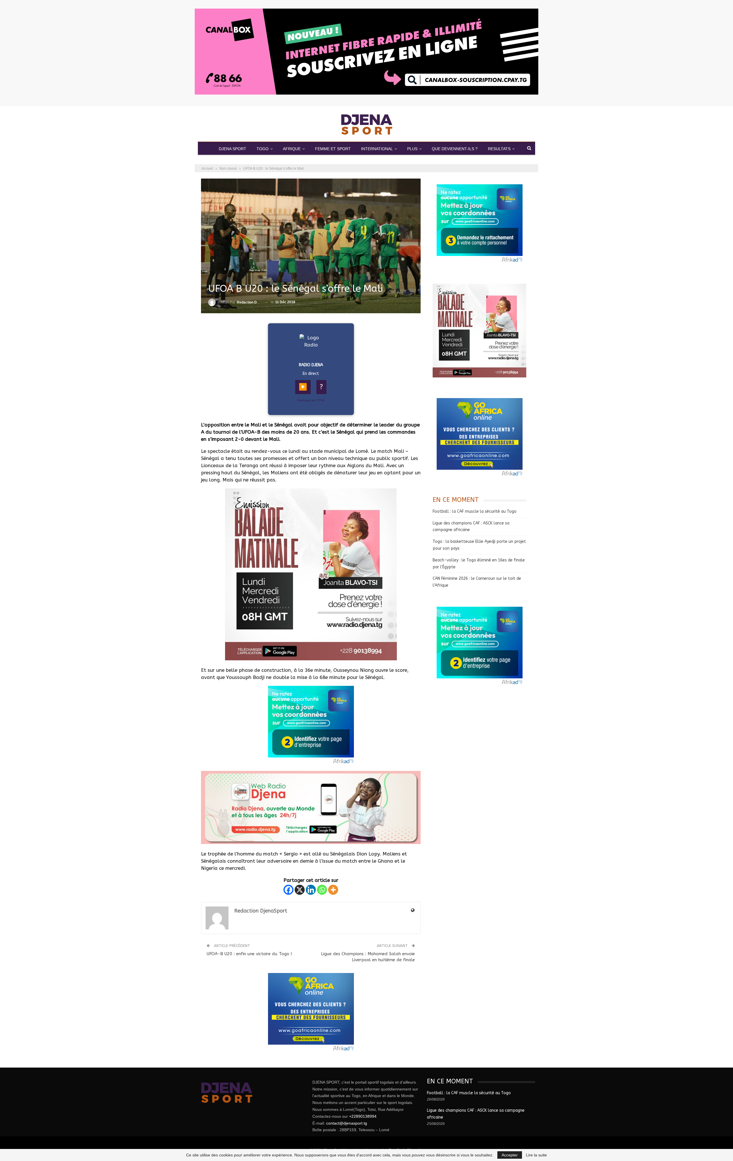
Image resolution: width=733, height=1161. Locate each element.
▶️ (303, 387)
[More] (333, 890)
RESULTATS (499, 148)
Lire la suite (536, 1155)
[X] (300, 890)
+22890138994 (363, 1116)
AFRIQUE (292, 148)
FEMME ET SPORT (333, 148)
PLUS (412, 148)
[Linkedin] (311, 890)
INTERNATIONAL (377, 148)
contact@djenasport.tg (346, 1123)
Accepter (510, 1155)
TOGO (263, 148)
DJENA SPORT (232, 148)
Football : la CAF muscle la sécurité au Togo (475, 511)
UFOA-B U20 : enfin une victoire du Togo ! (249, 953)
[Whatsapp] (322, 890)
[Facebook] (288, 890)
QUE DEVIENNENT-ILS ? (455, 148)
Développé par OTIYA (310, 400)
